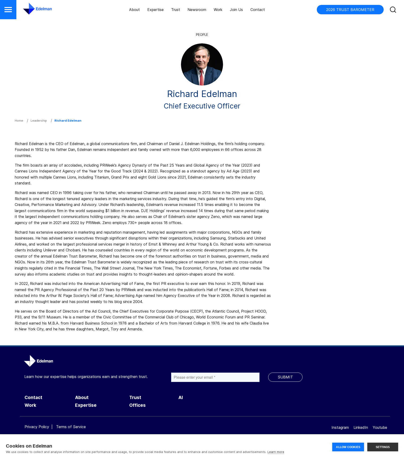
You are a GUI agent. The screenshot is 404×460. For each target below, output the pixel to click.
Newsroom (197, 9)
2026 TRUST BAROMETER (350, 9)
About (134, 9)
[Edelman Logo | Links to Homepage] (30, 11)
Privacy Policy (37, 426)
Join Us (236, 9)
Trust (175, 9)
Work (218, 9)
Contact (257, 9)
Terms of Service (71, 426)
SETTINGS (383, 447)
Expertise (155, 9)
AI (180, 397)
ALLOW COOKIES (348, 447)
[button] (8, 9)
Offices (137, 405)
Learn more (275, 452)
